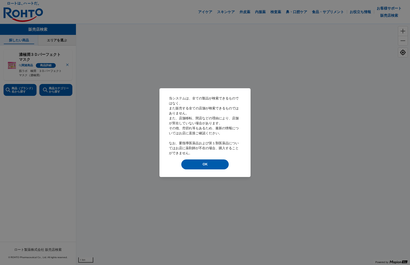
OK (205, 164)
